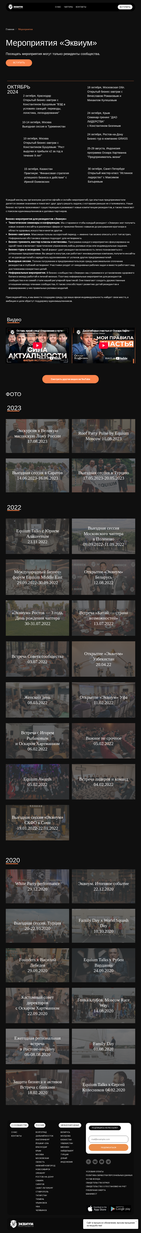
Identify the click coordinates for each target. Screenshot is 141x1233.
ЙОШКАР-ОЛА (42, 1143)
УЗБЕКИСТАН (67, 1143)
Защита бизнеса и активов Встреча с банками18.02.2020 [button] (37, 1087)
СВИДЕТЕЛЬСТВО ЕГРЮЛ (97, 1182)
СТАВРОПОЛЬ (42, 1191)
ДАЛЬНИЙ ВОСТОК (44, 1136)
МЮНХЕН (65, 1147)
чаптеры (68, 7)
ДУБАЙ (64, 1158)
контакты (81, 7)
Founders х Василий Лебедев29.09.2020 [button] (37, 965)
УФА (38, 1206)
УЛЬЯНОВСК (41, 1203)
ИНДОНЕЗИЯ (67, 1162)
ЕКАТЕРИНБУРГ (43, 1139)
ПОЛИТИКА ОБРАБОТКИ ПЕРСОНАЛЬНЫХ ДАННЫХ (109, 1175)
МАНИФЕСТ (91, 1194)
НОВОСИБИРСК (43, 1169)
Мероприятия (25, 29)
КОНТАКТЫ (16, 1136)
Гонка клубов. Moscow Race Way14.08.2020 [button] (104, 1005)
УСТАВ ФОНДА (93, 1179)
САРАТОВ (40, 1184)
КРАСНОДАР (41, 1147)
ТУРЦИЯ (64, 1154)
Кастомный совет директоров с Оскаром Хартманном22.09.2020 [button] (37, 1005)
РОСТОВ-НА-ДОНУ (45, 1177)
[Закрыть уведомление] (136, 1221)
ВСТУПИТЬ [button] (19, 62)
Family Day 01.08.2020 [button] (103, 1046)
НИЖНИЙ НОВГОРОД (45, 1165)
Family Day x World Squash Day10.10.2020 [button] (103, 926)
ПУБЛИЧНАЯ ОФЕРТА (96, 1190)
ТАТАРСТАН (41, 1195)
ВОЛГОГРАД (41, 1132)
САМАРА (39, 1180)
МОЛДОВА (65, 1136)
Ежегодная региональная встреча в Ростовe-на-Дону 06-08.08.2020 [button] (37, 1046)
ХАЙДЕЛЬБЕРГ (67, 1151)
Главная (10, 29)
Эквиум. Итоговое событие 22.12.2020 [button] (103, 886)
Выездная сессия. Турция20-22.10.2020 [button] (37, 926)
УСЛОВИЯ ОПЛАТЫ (95, 1171)
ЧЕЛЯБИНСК (41, 1210)
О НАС (14, 1132)
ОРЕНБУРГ (40, 1173)
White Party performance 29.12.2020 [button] (37, 886)
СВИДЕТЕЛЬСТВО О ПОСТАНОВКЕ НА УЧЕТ (106, 1186)
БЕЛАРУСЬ (65, 1132)
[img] (16, 7)
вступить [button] (125, 7)
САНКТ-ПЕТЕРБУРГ (44, 1188)
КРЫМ (38, 1151)
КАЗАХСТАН (66, 1139)
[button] (37, 436)
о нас (58, 7)
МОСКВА (40, 1154)
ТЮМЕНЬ (40, 1199)
